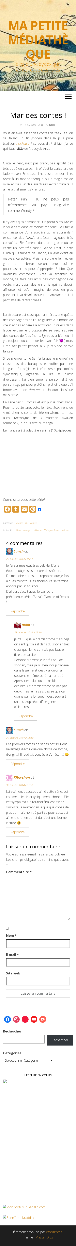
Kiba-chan (21, 777)
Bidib (52, 125)
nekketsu (37, 530)
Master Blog (44, 1237)
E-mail (12, 954)
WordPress (54, 1232)
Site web (13, 973)
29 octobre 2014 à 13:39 (19, 737)
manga (26, 530)
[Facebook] (7, 1019)
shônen (64, 530)
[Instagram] (16, 1019)
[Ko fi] (42, 1019)
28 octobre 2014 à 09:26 (19, 559)
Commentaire (19, 872)
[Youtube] (34, 1019)
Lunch (18, 551)
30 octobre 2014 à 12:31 (19, 785)
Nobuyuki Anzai (51, 530)
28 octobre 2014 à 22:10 (27, 632)
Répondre (17, 611)
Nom (11, 935)
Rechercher (12, 1031)
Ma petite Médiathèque (38, 39)
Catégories (12, 1053)
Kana (18, 530)
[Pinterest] (25, 1019)
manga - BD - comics (26, 522)
